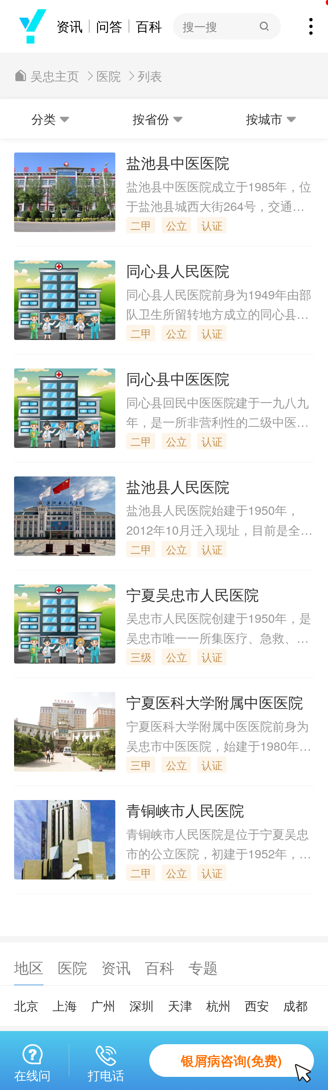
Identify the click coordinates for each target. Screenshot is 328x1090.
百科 (149, 26)
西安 (257, 1005)
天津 (180, 1005)
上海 (65, 1005)
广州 (103, 1005)
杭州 (218, 1005)
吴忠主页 (54, 76)
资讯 (69, 26)
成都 (295, 1005)
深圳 (141, 1005)
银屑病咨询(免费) (231, 1060)
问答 (109, 26)
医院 (108, 76)
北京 (26, 1005)
